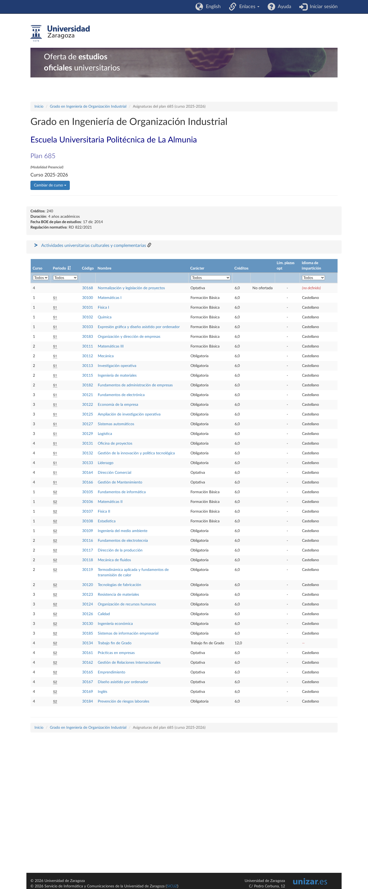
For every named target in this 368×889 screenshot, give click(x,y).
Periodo (59, 268)
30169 (87, 692)
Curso (37, 268)
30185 (87, 633)
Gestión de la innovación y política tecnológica (136, 453)
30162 (87, 663)
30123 (87, 595)
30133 (87, 463)
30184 (87, 701)
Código (88, 268)
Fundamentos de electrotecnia (123, 541)
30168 (87, 288)
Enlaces (247, 6)
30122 (87, 405)
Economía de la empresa (118, 405)
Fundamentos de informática (122, 492)
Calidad (104, 614)
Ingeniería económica (115, 624)
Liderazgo (105, 463)
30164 (87, 473)
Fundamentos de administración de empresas (135, 385)
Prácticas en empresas (116, 653)
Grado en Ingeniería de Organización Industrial (88, 106)
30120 (87, 585)
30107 (87, 511)
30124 (87, 604)
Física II (104, 511)
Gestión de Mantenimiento (120, 482)
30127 (87, 424)
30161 (87, 653)
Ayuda (283, 6)
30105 (87, 492)
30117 (87, 550)
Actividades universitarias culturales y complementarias (93, 245)
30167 (87, 682)
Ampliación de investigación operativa (129, 414)
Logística (105, 434)
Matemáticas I (109, 298)
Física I (103, 307)
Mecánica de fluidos (114, 560)
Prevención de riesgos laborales (123, 701)
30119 (87, 570)
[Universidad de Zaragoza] (60, 33)
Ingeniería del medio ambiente (122, 531)
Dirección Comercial (114, 473)
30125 (87, 414)
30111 (87, 346)
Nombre (104, 268)
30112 (87, 356)
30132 (87, 453)
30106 (87, 502)
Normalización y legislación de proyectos (131, 288)
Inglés (102, 692)
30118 (87, 560)
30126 (87, 614)
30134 (87, 643)
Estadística (107, 521)
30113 (87, 366)
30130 (87, 624)
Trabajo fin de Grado (114, 643)
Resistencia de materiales (118, 595)
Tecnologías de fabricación (119, 585)
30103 (87, 327)
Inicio (38, 106)
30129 (87, 434)
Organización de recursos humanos (127, 604)
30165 (87, 672)
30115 (87, 375)
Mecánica (106, 356)
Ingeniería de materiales (117, 375)
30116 (87, 541)
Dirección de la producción (120, 550)
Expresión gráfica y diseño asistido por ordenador (139, 327)
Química (105, 317)
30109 (87, 531)
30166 (87, 482)
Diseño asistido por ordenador (123, 682)
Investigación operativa (117, 366)
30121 (87, 395)
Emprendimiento (111, 672)
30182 (87, 385)
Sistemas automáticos (116, 424)
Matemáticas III (111, 346)
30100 (87, 298)
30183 (87, 337)
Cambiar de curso (49, 185)
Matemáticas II (110, 502)
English (212, 6)
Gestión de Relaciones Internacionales (129, 663)
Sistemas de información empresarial (128, 633)
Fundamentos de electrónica (121, 395)
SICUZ (172, 886)
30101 (87, 307)
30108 (87, 521)
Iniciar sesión (322, 6)
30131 (87, 443)
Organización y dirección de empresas (129, 337)
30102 (87, 317)
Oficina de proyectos (115, 443)
